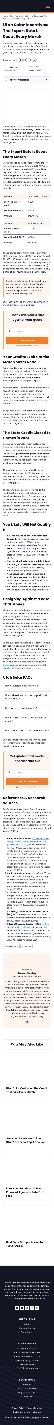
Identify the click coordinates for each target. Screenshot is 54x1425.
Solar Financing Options (27, 1360)
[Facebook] (17, 1308)
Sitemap (37, 1412)
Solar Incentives (16, 16)
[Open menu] (48, 6)
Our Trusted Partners (27, 1388)
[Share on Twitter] (25, 60)
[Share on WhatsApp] (30, 60)
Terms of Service (34, 1408)
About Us (27, 1384)
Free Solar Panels (27, 1364)
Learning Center (27, 1328)
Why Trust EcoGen (27, 1392)
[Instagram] (32, 1308)
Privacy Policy (18, 1408)
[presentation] (27, 1067)
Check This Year (27, 340)
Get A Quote (27, 1332)
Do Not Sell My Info (21, 1412)
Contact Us (27, 1396)
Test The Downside (27, 781)
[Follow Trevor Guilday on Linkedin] (27, 1022)
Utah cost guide (10, 665)
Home (5, 16)
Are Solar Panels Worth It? (27, 1356)
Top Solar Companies (27, 1368)
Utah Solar (26, 946)
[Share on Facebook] (21, 60)
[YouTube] (22, 1308)
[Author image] (6, 67)
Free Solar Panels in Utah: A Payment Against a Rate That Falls (25, 1192)
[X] (37, 1308)
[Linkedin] (27, 1308)
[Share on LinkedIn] (35, 60)
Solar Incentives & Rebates (27, 1352)
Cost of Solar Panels (27, 1348)
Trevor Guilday (10, 70)
